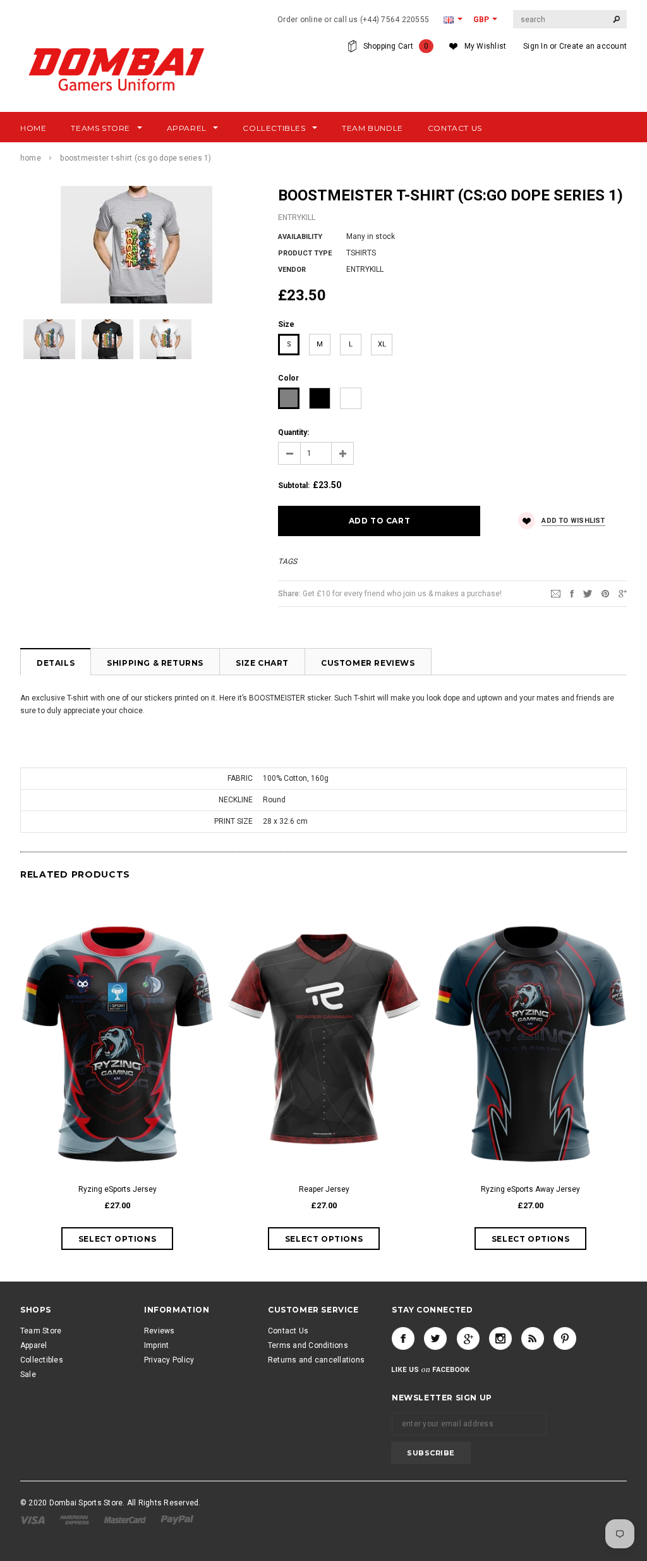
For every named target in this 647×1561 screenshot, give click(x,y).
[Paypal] (177, 1519)
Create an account (593, 46)
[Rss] (532, 1338)
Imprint (156, 1345)
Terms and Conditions (308, 1345)
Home (30, 158)
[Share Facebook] (572, 593)
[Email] (555, 593)
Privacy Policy (169, 1360)
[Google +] (468, 1338)
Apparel (33, 1345)
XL (382, 344)
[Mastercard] (126, 1519)
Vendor (292, 270)
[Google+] (623, 593)
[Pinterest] (605, 593)
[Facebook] (403, 1338)
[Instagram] (500, 1338)
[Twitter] (587, 593)
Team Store (40, 1330)
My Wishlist (485, 46)
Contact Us (288, 1330)
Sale (28, 1374)
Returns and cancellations (316, 1360)
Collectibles (41, 1360)
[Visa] (33, 1519)
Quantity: (293, 432)
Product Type (305, 253)
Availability (300, 237)
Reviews (159, 1330)
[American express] (75, 1519)
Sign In (535, 46)
